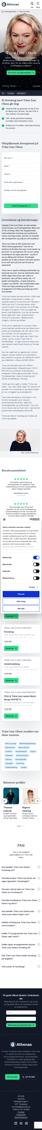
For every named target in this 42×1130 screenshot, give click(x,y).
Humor (33, 751)
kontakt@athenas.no (21, 1107)
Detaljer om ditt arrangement (15, 190)
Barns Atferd (24, 747)
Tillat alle (21, 594)
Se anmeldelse (36, 85)
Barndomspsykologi (27, 743)
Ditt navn (8, 158)
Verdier (24, 767)
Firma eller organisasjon (13, 182)
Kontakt (13, 1077)
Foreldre (8, 751)
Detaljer (32, 587)
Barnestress (10, 747)
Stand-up (20, 763)
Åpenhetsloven (21, 1117)
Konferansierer (22, 755)
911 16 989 (30, 1077)
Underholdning (11, 767)
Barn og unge (10, 743)
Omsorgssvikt (20, 759)
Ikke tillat (21, 609)
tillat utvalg (21, 601)
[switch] (36, 564)
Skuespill (9, 763)
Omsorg (8, 759)
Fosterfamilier (21, 751)
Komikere (9, 755)
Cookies (21, 1112)
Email (7, 166)
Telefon (7, 174)
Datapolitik (21, 1115)
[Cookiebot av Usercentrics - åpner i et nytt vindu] (29, 519)
